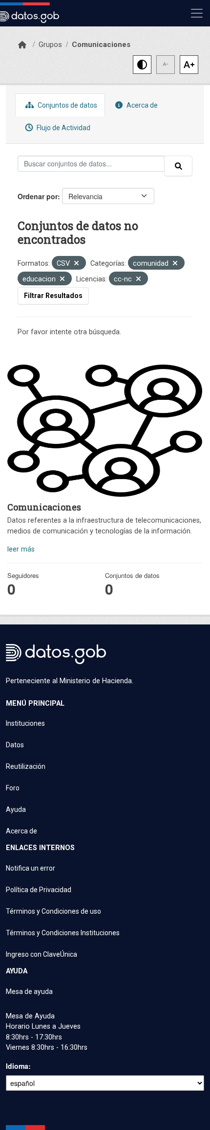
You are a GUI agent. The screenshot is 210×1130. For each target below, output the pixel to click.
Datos (15, 745)
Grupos (50, 44)
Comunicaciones (101, 44)
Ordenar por (38, 196)
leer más (21, 549)
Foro (13, 788)
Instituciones (25, 723)
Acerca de (141, 105)
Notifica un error (30, 868)
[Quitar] (76, 264)
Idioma (17, 1066)
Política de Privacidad (38, 890)
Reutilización (25, 766)
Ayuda (16, 809)
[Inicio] (22, 45)
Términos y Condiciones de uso (53, 911)
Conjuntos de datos (66, 105)
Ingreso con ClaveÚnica (41, 954)
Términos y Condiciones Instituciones (63, 933)
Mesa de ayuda (29, 991)
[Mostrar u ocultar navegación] (197, 13)
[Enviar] (178, 166)
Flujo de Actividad (62, 128)
